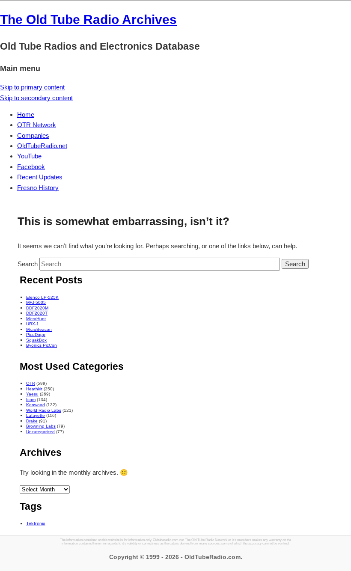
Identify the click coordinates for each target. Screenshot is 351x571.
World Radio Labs (43, 410)
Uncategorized (40, 431)
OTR (30, 383)
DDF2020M (37, 308)
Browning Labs (41, 426)
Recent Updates (39, 177)
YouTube (29, 156)
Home (25, 114)
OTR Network (36, 124)
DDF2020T (37, 313)
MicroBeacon (39, 329)
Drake (32, 421)
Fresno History (38, 187)
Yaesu (32, 394)
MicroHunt (36, 318)
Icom (31, 399)
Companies (33, 135)
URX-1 (32, 323)
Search (28, 264)
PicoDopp (35, 334)
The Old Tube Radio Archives (88, 19)
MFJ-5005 (36, 302)
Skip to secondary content (36, 97)
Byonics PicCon (41, 345)
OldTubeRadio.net (42, 145)
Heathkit (34, 389)
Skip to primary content (32, 87)
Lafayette (35, 415)
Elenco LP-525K (42, 297)
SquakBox (36, 340)
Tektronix (35, 523)
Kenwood (35, 404)
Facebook (31, 166)
